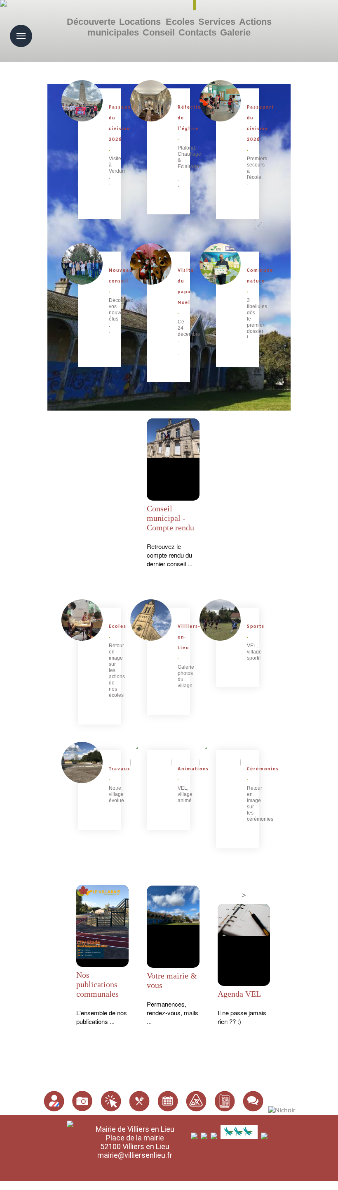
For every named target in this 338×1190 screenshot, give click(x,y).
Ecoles (180, 22)
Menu (31, 30)
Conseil (159, 32)
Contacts (197, 32)
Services (216, 22)
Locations (140, 22)
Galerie (235, 32)
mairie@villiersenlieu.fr (134, 1155)
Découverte (91, 22)
